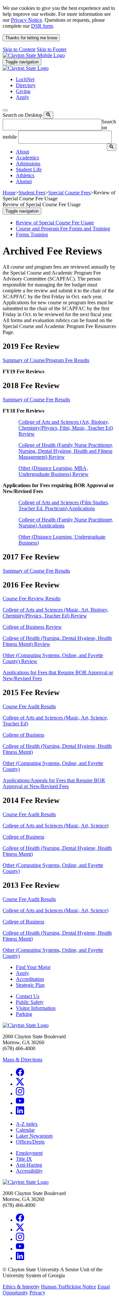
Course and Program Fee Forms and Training (63, 228)
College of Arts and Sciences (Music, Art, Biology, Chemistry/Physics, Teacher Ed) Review (55, 612)
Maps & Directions (22, 1059)
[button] (22, 151)
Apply (22, 973)
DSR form (42, 26)
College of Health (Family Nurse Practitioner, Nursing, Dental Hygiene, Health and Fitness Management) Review (66, 451)
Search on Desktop (22, 115)
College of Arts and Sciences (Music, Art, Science (55, 825)
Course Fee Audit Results (29, 706)
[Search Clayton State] (48, 115)
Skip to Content (19, 49)
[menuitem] (66, 152)
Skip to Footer (51, 49)
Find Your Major (33, 967)
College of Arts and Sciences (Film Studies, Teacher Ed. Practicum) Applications (64, 505)
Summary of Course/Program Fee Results (46, 360)
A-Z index (27, 1124)
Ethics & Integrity (21, 1286)
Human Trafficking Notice (68, 1286)
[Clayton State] (34, 55)
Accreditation (30, 979)
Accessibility (29, 1171)
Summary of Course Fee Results (36, 399)
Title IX (24, 1159)
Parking (24, 1014)
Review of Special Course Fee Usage (55, 222)
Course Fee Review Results (31, 598)
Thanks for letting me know (31, 37)
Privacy (37, 1292)
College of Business (23, 735)
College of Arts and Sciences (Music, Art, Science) (55, 910)
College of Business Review (32, 627)
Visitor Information (36, 1008)
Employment (29, 1153)
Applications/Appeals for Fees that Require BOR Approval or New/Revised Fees (54, 783)
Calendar (25, 1130)
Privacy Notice (26, 20)
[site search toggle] (5, 110)
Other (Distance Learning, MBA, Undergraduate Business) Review (54, 471)
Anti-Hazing (29, 1165)
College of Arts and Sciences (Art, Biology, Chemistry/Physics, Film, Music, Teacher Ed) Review (66, 428)
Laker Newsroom (34, 1136)
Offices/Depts (30, 1142)
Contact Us (27, 996)
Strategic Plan (30, 985)
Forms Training (32, 234)
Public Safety (30, 1002)
